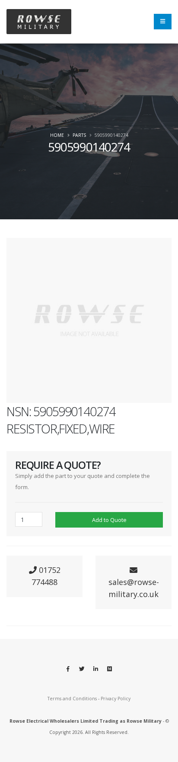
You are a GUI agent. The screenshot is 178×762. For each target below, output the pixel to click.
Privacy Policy (115, 699)
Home (57, 135)
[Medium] (110, 669)
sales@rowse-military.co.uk (133, 588)
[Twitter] (82, 669)
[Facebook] (68, 669)
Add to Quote (109, 520)
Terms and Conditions (72, 699)
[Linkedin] (96, 669)
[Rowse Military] (38, 22)
